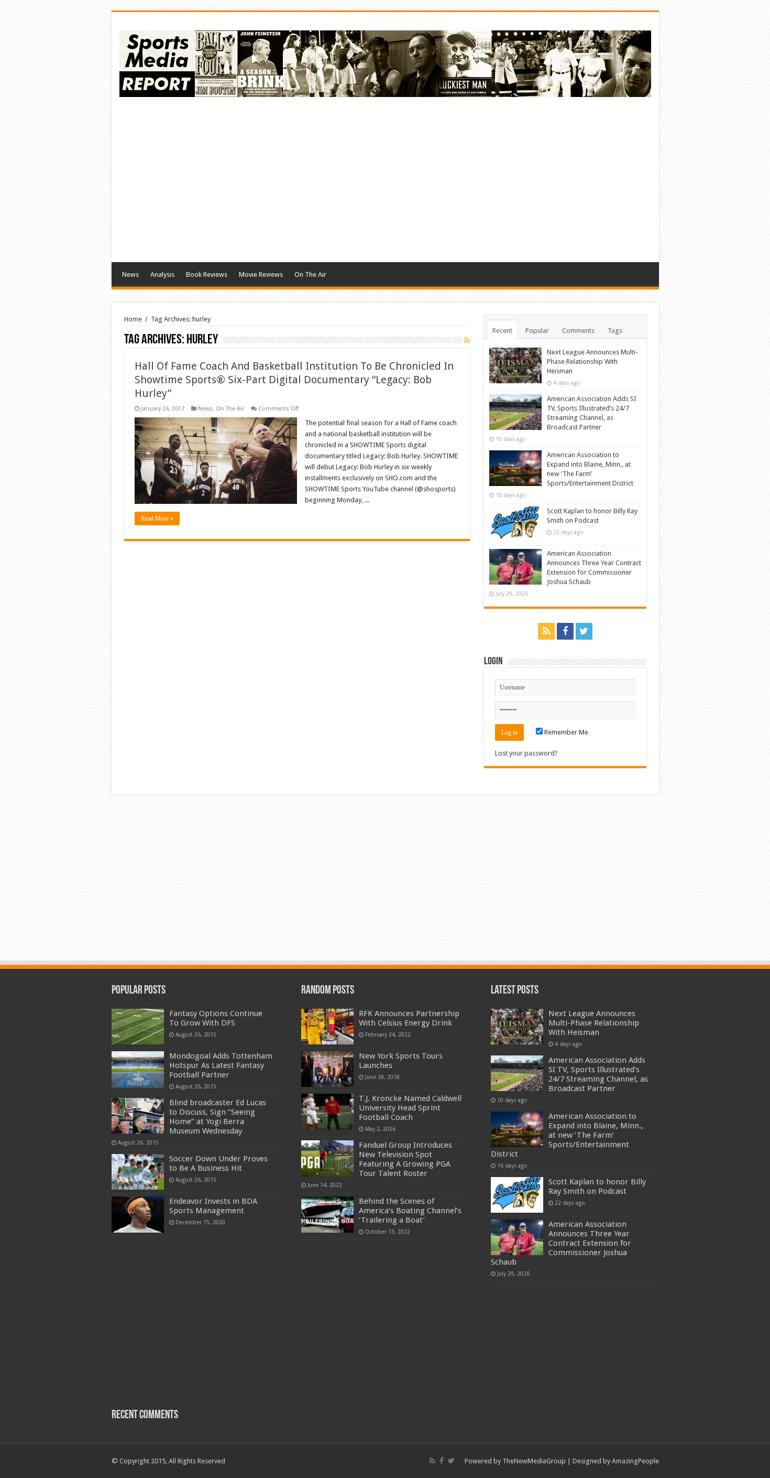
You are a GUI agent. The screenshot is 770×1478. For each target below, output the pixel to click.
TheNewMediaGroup (534, 1461)
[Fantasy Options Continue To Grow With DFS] (138, 1026)
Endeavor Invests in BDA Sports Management (213, 1205)
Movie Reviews (261, 274)
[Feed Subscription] (467, 340)
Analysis (162, 274)
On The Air (310, 274)
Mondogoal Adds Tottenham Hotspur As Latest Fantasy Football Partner (220, 1065)
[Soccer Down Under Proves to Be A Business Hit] (138, 1172)
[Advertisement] (460, 178)
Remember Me (565, 732)
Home (133, 319)
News (130, 274)
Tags (615, 331)
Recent (502, 331)
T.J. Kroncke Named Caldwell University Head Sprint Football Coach (410, 1108)
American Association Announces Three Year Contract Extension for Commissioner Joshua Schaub (561, 1243)
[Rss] (546, 631)
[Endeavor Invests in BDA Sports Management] (138, 1214)
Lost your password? (526, 753)
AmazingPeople (635, 1461)
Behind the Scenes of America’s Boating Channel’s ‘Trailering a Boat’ (410, 1210)
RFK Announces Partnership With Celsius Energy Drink (409, 1018)
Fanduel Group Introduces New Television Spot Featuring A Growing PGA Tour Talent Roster (405, 1159)
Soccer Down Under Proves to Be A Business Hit (218, 1163)
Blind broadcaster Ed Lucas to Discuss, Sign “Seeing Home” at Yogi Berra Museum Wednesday (217, 1117)
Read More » (157, 518)
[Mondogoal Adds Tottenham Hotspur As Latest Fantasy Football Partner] (138, 1069)
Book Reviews (206, 274)
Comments (578, 331)
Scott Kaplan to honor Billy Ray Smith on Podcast (597, 1186)
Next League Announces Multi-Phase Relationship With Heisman (592, 361)
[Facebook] (565, 631)
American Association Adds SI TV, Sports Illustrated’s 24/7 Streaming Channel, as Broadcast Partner (598, 1074)
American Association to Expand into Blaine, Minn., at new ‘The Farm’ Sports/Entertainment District (567, 1135)
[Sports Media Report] (385, 61)
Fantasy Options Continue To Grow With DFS (215, 1018)
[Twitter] (584, 631)
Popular (537, 331)
